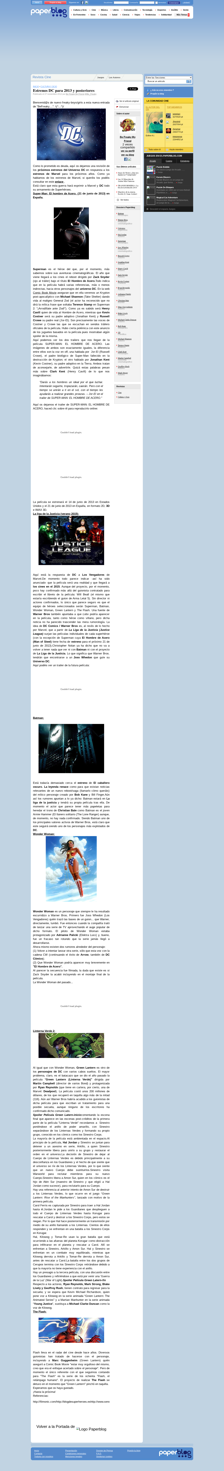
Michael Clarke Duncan (127, 319)
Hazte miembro (176, 149)
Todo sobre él (155, 149)
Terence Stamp (123, 345)
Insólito (174, 10)
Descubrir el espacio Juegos (162, 209)
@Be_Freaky (90, 94)
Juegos (100, 77)
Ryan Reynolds (124, 287)
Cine (120, 392)
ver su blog (127, 154)
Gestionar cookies (104, 1456)
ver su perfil (127, 150)
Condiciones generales (75, 1453)
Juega (160, 172)
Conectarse (174, 3)
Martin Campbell (124, 358)
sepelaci (176, 114)
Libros (116, 10)
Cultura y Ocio (123, 397)
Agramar (176, 129)
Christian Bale (123, 300)
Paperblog (49, 12)
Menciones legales (73, 1456)
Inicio (37, 2)
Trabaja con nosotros (43, 1456)
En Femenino (79, 15)
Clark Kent (122, 351)
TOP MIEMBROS (174, 107)
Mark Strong (123, 372)
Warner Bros (123, 219)
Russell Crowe (123, 255)
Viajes (137, 15)
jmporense (177, 136)
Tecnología (147, 10)
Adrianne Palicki (124, 294)
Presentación (71, 1451)
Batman (121, 213)
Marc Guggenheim (125, 306)
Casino (169, 161)
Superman (122, 241)
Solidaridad (166, 15)
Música (104, 10)
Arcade (153, 161)
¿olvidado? (186, 2)
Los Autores (114, 77)
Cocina (103, 15)
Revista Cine (42, 77)
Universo (121, 228)
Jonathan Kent (123, 262)
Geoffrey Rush (123, 366)
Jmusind (176, 121)
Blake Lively (123, 313)
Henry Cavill (123, 268)
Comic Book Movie (44, 292)
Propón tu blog (157, 94)
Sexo (93, 15)
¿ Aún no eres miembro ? (162, 90)
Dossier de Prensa (104, 1451)
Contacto (38, 1453)
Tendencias (150, 15)
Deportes (161, 10)
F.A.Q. (99, 1453)
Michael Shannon (125, 338)
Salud (114, 15)
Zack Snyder (123, 275)
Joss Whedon (123, 247)
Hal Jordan (122, 234)
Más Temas (182, 15)
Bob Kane (122, 326)
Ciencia (125, 15)
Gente (186, 10)
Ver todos (124, 200)
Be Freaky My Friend (75, 94)
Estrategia (184, 161)
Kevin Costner (123, 281)
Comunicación (130, 10)
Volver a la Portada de (56, 1426)
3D (119, 332)
